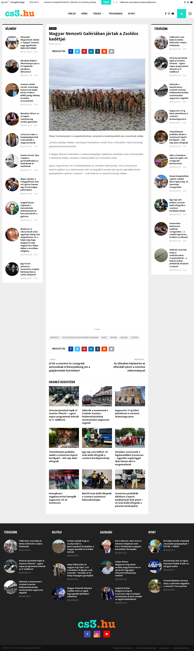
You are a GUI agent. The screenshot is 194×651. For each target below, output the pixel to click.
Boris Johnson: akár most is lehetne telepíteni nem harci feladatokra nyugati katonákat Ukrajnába (128, 545)
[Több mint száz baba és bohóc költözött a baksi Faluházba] (161, 42)
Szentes (53, 28)
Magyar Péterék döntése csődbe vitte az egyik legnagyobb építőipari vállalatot (79, 592)
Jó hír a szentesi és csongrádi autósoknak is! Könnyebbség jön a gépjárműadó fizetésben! (69, 367)
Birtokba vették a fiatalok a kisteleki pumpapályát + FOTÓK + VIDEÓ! (176, 543)
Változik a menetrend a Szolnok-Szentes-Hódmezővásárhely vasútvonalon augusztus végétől (95, 416)
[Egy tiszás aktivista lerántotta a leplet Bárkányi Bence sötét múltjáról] (12, 269)
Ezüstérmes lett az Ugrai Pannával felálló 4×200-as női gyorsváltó (176, 563)
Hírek (84, 13)
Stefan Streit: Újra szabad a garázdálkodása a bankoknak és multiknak (29, 161)
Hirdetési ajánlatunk (180, 648)
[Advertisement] (97, 308)
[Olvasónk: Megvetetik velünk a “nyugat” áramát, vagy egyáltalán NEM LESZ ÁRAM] (12, 42)
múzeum (123, 337)
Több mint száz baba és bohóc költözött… (138, 2)
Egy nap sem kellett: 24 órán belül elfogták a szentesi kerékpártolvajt (95, 455)
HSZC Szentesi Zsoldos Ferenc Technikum (80, 337)
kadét (104, 337)
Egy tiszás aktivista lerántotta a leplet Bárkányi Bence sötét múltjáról (29, 269)
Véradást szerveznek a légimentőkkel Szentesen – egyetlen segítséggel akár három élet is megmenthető (129, 458)
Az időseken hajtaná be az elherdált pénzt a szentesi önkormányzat (129, 367)
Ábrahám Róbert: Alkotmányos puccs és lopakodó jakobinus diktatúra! (30, 66)
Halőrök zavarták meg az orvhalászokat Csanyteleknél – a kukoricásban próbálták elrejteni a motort (178, 258)
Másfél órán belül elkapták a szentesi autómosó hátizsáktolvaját (97, 497)
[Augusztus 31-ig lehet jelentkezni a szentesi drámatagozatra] (161, 116)
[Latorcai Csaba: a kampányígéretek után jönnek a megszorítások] (12, 140)
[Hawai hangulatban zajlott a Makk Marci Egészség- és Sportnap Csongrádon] (161, 181)
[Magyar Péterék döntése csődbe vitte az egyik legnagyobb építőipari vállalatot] (59, 594)
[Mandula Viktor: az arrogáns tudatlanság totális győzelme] (12, 119)
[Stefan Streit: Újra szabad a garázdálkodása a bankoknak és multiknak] (12, 161)
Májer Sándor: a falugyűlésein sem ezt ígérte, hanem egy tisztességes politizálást (29, 184)
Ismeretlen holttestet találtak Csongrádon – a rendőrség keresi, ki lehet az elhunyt (178, 230)
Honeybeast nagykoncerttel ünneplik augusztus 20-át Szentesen (62, 498)
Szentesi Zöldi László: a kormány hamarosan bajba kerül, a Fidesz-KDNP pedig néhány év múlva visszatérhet (30, 93)
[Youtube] (174, 13)
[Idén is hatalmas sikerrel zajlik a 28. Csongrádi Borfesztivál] (161, 161)
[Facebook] (166, 13)
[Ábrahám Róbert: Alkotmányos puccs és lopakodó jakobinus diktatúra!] (12, 66)
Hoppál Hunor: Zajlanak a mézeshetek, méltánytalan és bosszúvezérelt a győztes (28, 209)
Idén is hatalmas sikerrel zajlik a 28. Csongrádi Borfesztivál (178, 159)
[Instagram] (170, 13)
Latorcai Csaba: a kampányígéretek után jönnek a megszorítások (29, 138)
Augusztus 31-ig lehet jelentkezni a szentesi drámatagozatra (127, 413)
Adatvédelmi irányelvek (123, 648)
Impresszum (164, 648)
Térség (97, 13)
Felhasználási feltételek (146, 648)
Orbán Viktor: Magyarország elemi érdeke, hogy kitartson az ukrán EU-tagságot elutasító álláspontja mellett (128, 568)
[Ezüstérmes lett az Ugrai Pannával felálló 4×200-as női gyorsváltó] (155, 566)
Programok (115, 13)
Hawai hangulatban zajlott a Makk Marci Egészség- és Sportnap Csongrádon (179, 181)
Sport (131, 13)
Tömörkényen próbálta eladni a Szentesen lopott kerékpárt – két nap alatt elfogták (63, 456)
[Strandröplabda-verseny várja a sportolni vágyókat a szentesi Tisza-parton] (155, 586)
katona (113, 337)
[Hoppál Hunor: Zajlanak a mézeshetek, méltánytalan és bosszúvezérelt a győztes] (12, 208)
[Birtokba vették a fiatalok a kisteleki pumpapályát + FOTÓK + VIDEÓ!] (155, 546)
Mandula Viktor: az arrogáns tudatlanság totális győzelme (29, 118)
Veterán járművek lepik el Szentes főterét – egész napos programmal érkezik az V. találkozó (64, 415)
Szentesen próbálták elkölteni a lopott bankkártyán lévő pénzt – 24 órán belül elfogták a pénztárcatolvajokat (129, 500)
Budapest (54, 337)
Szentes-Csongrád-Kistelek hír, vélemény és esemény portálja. (70, 2)
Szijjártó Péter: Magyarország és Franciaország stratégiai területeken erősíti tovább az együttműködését (128, 593)
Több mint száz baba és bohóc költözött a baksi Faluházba (178, 41)
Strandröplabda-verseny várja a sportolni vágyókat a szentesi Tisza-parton (176, 583)
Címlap (72, 13)
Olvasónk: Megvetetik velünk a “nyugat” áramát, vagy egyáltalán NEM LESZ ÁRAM (29, 42)
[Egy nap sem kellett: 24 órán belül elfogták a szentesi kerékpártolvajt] (161, 205)
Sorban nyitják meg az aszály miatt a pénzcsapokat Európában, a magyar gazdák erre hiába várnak (80, 546)
